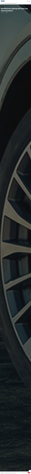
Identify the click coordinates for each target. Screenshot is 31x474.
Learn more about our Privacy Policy (23, 472)
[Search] (27, 1)
